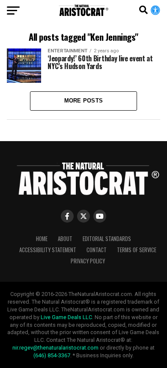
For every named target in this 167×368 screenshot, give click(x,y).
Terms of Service (136, 250)
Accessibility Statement (47, 250)
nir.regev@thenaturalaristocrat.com (55, 347)
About (65, 239)
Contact (96, 250)
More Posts (83, 100)
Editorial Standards (107, 239)
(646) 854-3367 (51, 355)
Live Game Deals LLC (66, 317)
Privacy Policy (88, 261)
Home (42, 239)
